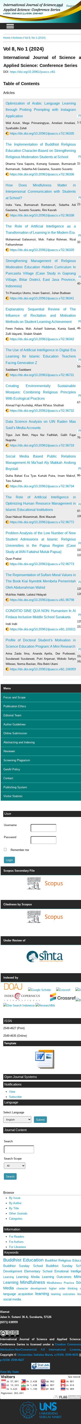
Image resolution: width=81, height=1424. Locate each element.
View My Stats (9, 1371)
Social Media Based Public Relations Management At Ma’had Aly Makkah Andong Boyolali (41, 463)
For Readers (16, 1236)
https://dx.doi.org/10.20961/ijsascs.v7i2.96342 (42, 339)
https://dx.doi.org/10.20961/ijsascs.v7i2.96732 (42, 410)
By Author (15, 1203)
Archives (17, 37)
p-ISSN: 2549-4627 (12, 1360)
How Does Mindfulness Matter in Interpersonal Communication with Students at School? (41, 191)
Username (10, 825)
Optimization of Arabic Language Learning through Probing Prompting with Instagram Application (41, 110)
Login (59, 6)
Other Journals (18, 1213)
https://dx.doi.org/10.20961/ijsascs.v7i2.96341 (42, 298)
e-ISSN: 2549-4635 (66, 1354)
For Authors (16, 1241)
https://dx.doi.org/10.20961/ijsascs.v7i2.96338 (42, 215)
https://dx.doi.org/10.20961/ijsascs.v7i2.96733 (42, 445)
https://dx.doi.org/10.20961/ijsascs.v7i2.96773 (42, 564)
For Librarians (17, 1247)
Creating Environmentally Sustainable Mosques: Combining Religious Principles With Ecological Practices (41, 392)
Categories (15, 1218)
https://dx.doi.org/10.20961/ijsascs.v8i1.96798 (42, 600)
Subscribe (15, 1096)
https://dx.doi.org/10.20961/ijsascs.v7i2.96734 (42, 486)
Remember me (20, 850)
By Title (14, 1208)
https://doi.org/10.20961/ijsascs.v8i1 (32, 71)
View (12, 1091)
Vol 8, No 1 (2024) (35, 37)
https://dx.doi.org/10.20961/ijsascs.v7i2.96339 (42, 250)
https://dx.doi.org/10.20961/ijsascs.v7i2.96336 (42, 174)
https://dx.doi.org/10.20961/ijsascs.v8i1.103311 (43, 629)
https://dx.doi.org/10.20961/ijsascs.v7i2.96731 (42, 375)
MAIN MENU (10, 26)
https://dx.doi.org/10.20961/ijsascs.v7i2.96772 (42, 522)
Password (10, 837)
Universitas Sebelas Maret (34, 1354)
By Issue (14, 1198)
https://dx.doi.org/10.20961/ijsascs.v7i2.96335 (42, 133)
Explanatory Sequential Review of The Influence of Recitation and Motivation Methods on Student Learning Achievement (41, 315)
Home (6, 37)
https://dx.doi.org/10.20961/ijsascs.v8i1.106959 (43, 669)
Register (71, 6)
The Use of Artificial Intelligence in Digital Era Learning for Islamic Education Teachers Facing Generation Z (41, 356)
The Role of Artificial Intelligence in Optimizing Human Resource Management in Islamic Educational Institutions (41, 503)
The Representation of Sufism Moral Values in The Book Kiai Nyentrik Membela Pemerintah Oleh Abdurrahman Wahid (41, 581)
